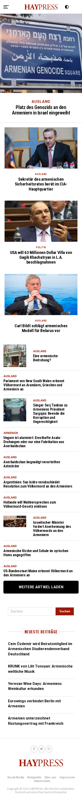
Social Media (15, 777)
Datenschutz (42, 781)
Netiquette (34, 777)
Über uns (50, 777)
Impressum (67, 777)
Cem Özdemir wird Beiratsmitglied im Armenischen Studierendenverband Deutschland (40, 649)
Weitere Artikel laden (41, 587)
